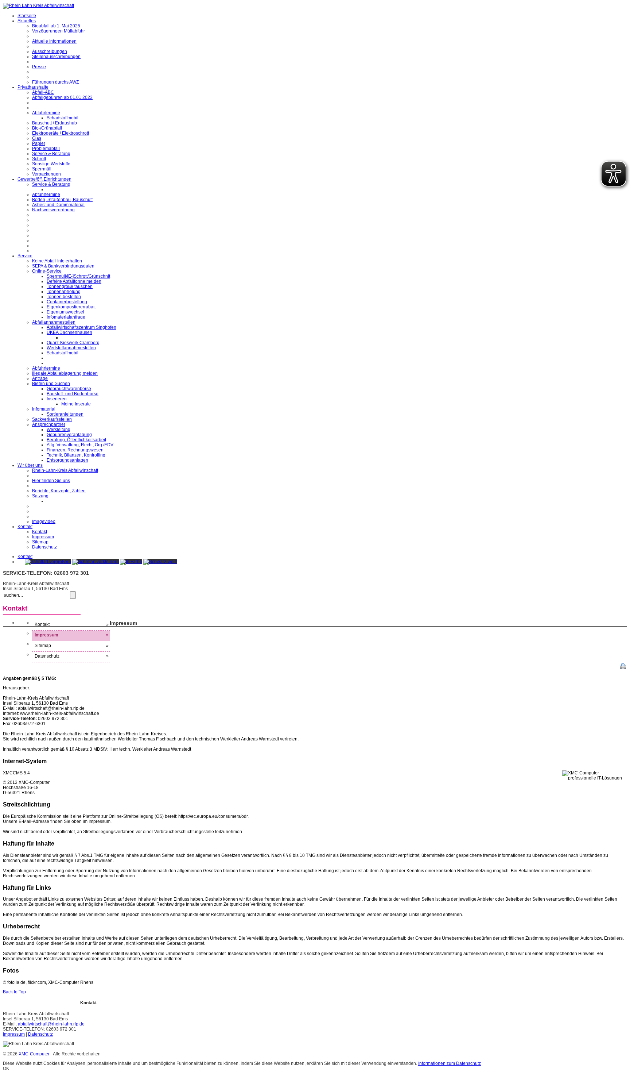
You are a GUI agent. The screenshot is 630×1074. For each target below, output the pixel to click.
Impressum (14, 1034)
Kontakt (25, 556)
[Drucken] (623, 667)
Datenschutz (40, 1034)
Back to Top (14, 991)
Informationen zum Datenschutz (449, 1063)
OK (6, 1068)
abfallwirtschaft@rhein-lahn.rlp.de (51, 1024)
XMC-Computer (34, 1053)
